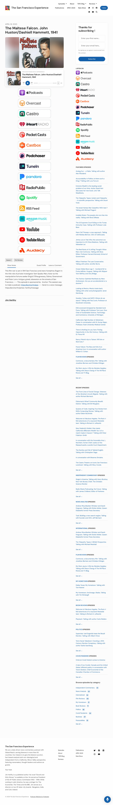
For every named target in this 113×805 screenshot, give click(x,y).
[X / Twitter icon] (94, 750)
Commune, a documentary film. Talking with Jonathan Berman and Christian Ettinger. (91, 362)
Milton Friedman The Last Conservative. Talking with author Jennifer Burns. (90, 263)
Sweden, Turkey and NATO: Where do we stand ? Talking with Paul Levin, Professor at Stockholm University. (91, 300)
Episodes (61, 4)
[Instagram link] (93, 8)
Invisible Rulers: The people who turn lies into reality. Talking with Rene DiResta (92, 216)
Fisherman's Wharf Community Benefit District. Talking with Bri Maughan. (89, 402)
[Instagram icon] (94, 754)
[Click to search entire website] (97, 12)
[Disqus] (34, 336)
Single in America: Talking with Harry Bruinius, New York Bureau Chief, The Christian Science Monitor (92, 481)
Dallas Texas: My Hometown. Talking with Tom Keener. (90, 586)
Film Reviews (81, 357)
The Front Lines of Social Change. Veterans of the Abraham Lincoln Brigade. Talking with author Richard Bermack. (91, 394)
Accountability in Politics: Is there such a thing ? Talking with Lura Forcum (90, 180)
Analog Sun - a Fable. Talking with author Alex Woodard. (90, 172)
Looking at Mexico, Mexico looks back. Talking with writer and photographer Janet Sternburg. (91, 290)
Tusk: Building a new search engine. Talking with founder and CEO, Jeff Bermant (91, 517)
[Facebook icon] (99, 750)
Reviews (92, 4)
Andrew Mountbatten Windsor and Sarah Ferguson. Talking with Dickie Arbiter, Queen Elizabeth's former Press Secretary (91, 508)
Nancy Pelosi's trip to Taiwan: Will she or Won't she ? (90, 340)
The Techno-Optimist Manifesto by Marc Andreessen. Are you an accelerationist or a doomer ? (91, 281)
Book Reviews (81, 605)
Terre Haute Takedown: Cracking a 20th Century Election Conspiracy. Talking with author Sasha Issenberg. (90, 643)
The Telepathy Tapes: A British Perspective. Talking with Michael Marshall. (91, 543)
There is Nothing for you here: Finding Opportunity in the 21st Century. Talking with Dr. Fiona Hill (91, 332)
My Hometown (82, 581)
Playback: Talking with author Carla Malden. (91, 619)
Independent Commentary (86, 475)
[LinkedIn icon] (103, 750)
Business (80, 717)
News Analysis (82, 502)
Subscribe (91, 59)
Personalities (82, 720)
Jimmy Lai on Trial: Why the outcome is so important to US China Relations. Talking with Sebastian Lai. (91, 242)
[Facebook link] (97, 8)
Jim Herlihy (10, 300)
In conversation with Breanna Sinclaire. (89, 457)
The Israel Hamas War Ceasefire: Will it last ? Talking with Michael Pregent (91, 209)
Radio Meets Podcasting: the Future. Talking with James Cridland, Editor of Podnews (91, 490)
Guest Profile (41, 265)
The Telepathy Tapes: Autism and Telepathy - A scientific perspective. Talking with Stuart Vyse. (92, 200)
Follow (104, 8)
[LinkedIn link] (89, 12)
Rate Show (82, 8)
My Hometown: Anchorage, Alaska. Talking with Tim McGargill (91, 594)
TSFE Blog (81, 4)
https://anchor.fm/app (29, 285)
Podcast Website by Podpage (39, 797)
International (82, 528)
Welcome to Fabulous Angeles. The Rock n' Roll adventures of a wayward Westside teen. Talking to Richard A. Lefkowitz (91, 421)
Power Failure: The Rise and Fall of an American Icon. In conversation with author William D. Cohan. (91, 349)
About (72, 4)
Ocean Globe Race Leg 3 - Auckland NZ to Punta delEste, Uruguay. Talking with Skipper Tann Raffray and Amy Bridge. (91, 271)
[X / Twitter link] (89, 8)
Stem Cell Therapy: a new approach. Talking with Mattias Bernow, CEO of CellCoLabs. (91, 233)
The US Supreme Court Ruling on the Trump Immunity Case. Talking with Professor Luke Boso (91, 225)
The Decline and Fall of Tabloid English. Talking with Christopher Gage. (89, 451)
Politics (79, 629)
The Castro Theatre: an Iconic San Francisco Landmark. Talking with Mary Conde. (91, 464)
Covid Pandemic (82, 656)
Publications (59, 8)
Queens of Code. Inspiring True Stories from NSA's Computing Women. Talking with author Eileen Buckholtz (91, 411)
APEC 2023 (71, 8)
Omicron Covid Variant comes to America (90, 660)
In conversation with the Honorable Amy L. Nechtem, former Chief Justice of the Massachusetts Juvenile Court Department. (91, 442)
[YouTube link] (93, 12)
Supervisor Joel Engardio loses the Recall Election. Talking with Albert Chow (90, 635)
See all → (79, 378)
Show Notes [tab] (11, 265)
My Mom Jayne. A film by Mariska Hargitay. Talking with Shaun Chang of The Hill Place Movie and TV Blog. (91, 370)
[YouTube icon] (99, 754)
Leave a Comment (55, 265)
